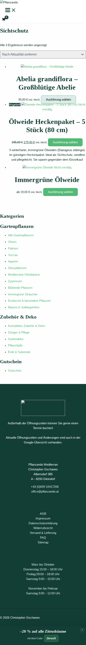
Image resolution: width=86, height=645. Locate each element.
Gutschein (14, 370)
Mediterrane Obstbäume (24, 274)
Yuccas (13, 255)
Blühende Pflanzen (20, 287)
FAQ (43, 537)
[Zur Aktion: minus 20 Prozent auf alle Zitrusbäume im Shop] (43, 635)
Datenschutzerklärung (43, 523)
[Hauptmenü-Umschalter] (10, 11)
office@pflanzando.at (45, 491)
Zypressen (15, 281)
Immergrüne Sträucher (23, 294)
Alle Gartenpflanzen (21, 235)
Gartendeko (15, 339)
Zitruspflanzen (17, 268)
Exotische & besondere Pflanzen (29, 300)
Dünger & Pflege (18, 332)
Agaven (13, 261)
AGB (43, 513)
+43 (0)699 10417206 (45, 486)
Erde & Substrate (19, 352)
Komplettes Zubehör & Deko (26, 325)
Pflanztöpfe (15, 345)
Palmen (13, 248)
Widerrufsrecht (43, 528)
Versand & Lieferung (43, 532)
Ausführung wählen (58, 99)
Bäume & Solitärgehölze (23, 307)
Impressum (43, 518)
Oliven (12, 241)
